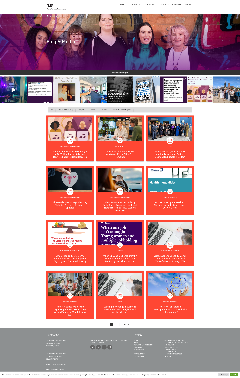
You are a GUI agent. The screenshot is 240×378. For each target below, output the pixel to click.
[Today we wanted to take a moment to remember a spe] (66, 89)
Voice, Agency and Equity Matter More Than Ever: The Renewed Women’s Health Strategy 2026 (170, 259)
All (52, 110)
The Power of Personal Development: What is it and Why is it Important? (170, 309)
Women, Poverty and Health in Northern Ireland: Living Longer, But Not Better (170, 205)
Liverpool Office (171, 347)
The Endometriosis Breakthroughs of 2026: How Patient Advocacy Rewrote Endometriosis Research (70, 154)
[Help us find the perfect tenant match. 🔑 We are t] (93, 89)
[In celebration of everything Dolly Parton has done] (120, 89)
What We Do (136, 4)
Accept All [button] (234, 374)
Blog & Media (164, 4)
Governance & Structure (174, 340)
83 (125, 325)
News (93, 110)
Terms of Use (139, 356)
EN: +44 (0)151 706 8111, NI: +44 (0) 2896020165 (111, 340)
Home (136, 340)
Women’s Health (171, 352)
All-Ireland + (151, 4)
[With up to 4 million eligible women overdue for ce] (146, 89)
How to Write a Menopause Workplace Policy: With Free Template (120, 154)
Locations (176, 4)
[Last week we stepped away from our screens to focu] (226, 89)
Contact (188, 4)
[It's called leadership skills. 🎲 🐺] (40, 89)
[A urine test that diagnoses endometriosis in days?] (200, 89)
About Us (123, 4)
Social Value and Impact (121, 110)
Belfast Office (170, 349)
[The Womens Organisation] (63, 7)
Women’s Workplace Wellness (176, 343)
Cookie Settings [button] (223, 374)
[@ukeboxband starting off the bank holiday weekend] (13, 89)
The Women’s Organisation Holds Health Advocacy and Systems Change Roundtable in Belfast (170, 154)
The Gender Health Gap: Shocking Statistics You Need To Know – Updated (70, 205)
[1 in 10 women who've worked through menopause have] (173, 89)
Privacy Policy (139, 354)
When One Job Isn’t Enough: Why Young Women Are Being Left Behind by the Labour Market (120, 259)
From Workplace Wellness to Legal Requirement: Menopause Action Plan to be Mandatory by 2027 (70, 310)
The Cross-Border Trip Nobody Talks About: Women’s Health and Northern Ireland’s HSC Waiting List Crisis (120, 206)
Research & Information (143, 345)
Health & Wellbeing (66, 110)
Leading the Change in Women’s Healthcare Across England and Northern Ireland (120, 309)
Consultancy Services (173, 354)
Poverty (104, 110)
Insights (82, 110)
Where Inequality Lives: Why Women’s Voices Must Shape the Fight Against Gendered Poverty (70, 259)
